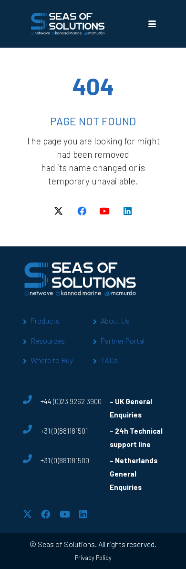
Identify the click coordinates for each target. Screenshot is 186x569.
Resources (48, 340)
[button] (152, 24)
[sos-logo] (68, 23)
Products (45, 320)
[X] (58, 211)
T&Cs (109, 360)
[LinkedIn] (127, 211)
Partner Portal (123, 340)
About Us (115, 320)
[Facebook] (81, 211)
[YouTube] (104, 211)
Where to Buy (52, 360)
